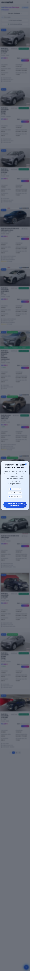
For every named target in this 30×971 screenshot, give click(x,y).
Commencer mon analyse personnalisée (14, 505)
